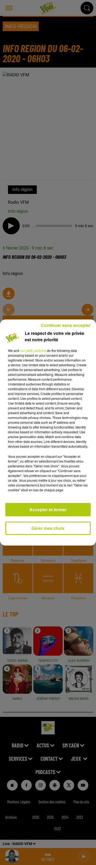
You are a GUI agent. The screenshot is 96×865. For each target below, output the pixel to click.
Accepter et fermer (48, 509)
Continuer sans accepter (66, 325)
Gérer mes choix (48, 528)
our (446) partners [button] (33, 350)
